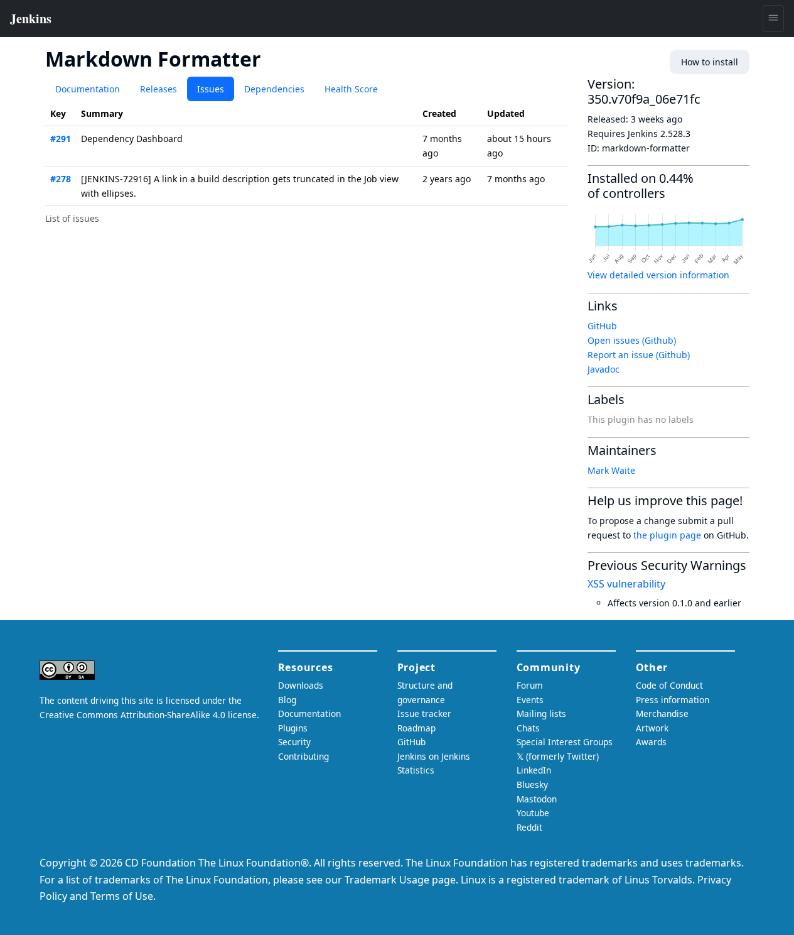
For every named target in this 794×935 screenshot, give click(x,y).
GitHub (602, 326)
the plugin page (667, 535)
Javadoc (603, 369)
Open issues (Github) (631, 340)
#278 (60, 179)
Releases (158, 89)
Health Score (351, 89)
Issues (210, 89)
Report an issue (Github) (638, 355)
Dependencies (274, 89)
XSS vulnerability (626, 584)
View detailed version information (658, 275)
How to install (709, 62)
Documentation (87, 89)
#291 (60, 139)
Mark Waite (611, 470)
